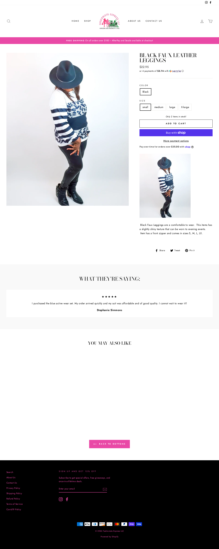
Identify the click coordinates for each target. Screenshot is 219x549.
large (172, 107)
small (145, 107)
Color (143, 85)
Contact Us (154, 20)
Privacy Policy (13, 488)
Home (75, 20)
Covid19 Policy (13, 509)
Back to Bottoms (112, 443)
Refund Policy (13, 498)
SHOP (87, 20)
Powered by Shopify (109, 536)
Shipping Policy (14, 493)
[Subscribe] (105, 489)
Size (142, 100)
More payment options (176, 141)
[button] (176, 71)
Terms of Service (14, 504)
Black (146, 92)
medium (158, 107)
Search (9, 472)
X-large (185, 107)
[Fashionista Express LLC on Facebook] (67, 499)
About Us (134, 20)
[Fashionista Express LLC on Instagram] (61, 499)
